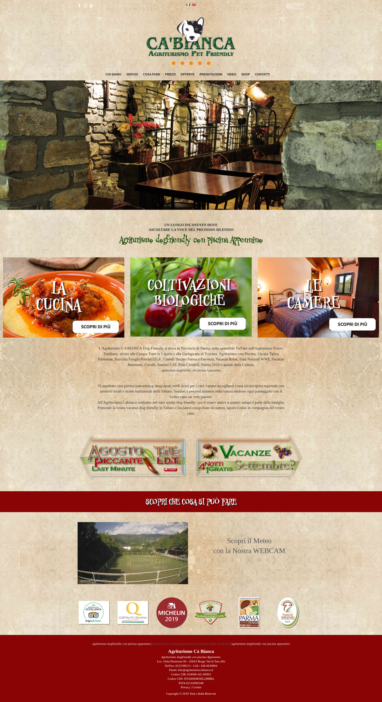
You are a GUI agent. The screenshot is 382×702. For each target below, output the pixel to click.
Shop (245, 74)
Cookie (196, 687)
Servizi (132, 74)
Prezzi (170, 74)
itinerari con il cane (165, 643)
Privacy (185, 687)
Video (231, 74)
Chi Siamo (113, 74)
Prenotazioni (211, 74)
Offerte (188, 74)
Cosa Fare (151, 74)
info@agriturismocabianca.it (195, 670)
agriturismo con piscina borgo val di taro (204, 643)
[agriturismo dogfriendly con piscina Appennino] (191, 35)
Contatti (262, 74)
